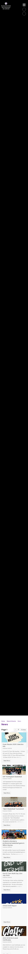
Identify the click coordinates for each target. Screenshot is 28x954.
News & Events (11, 721)
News (19, 721)
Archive (23, 729)
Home (3, 721)
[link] (15, 729)
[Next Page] (18, 729)
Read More (7, 760)
